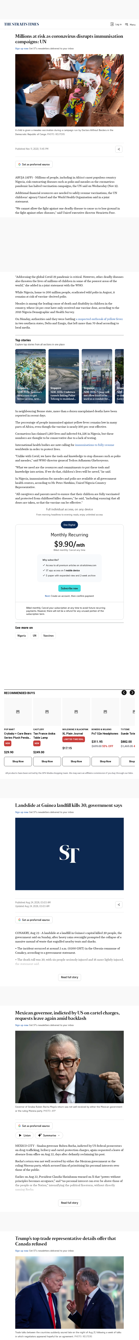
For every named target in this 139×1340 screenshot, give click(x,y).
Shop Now (18, 761)
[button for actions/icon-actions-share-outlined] (118, 149)
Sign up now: (21, 48)
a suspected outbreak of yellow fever (99, 319)
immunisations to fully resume (94, 445)
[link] (21, 24)
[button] (116, 24)
